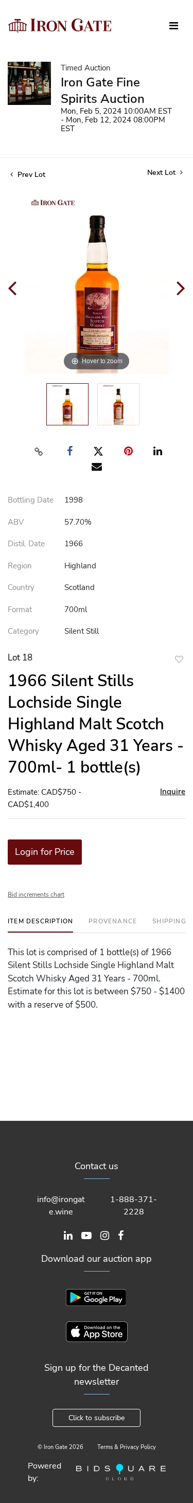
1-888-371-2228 (133, 1206)
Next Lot (162, 172)
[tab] (40, 925)
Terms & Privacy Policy (126, 1447)
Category (23, 631)
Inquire (172, 791)
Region (20, 566)
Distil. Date (26, 544)
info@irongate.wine (61, 1206)
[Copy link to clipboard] (38, 451)
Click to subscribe (96, 1418)
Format (20, 609)
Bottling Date (31, 500)
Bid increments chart (36, 894)
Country (21, 587)
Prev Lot (30, 175)
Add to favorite (179, 659)
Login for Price (45, 852)
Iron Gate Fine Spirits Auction (103, 90)
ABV (16, 522)
